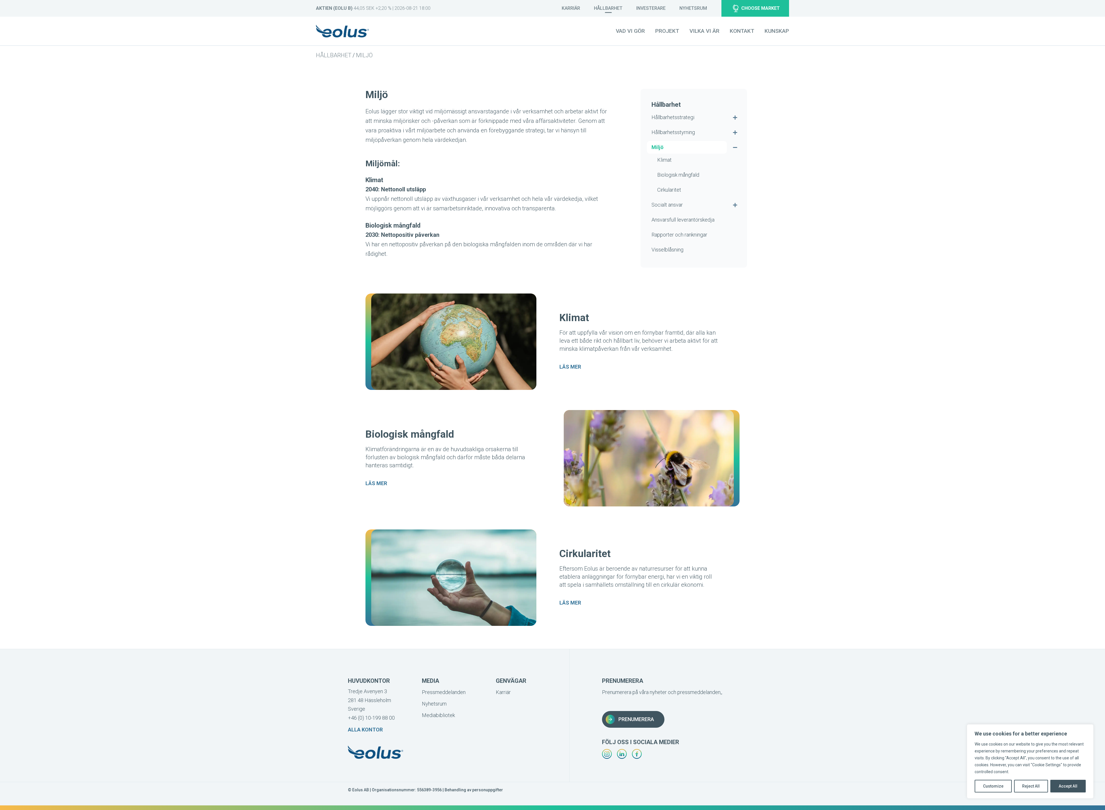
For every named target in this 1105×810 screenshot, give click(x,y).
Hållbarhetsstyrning (673, 132)
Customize (993, 786)
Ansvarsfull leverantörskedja (683, 220)
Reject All (1031, 786)
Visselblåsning (667, 250)
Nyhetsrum (693, 8)
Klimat (664, 160)
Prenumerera (636, 719)
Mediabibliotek (438, 715)
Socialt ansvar (667, 205)
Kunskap (777, 31)
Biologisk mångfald (678, 175)
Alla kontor (365, 730)
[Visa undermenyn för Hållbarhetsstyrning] (735, 132)
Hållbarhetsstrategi (672, 117)
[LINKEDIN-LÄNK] (622, 754)
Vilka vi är (704, 31)
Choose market (760, 8)
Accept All (1068, 786)
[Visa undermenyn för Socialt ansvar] (735, 205)
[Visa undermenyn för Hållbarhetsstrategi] (735, 117)
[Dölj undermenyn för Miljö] (735, 147)
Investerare (651, 8)
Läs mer (570, 367)
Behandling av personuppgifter (474, 790)
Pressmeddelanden (443, 692)
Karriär (571, 8)
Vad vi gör (630, 31)
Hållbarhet (608, 8)
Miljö (364, 55)
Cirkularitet (669, 190)
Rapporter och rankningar (679, 235)
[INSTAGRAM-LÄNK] (607, 754)
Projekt (667, 31)
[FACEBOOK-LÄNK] (637, 754)
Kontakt (742, 31)
